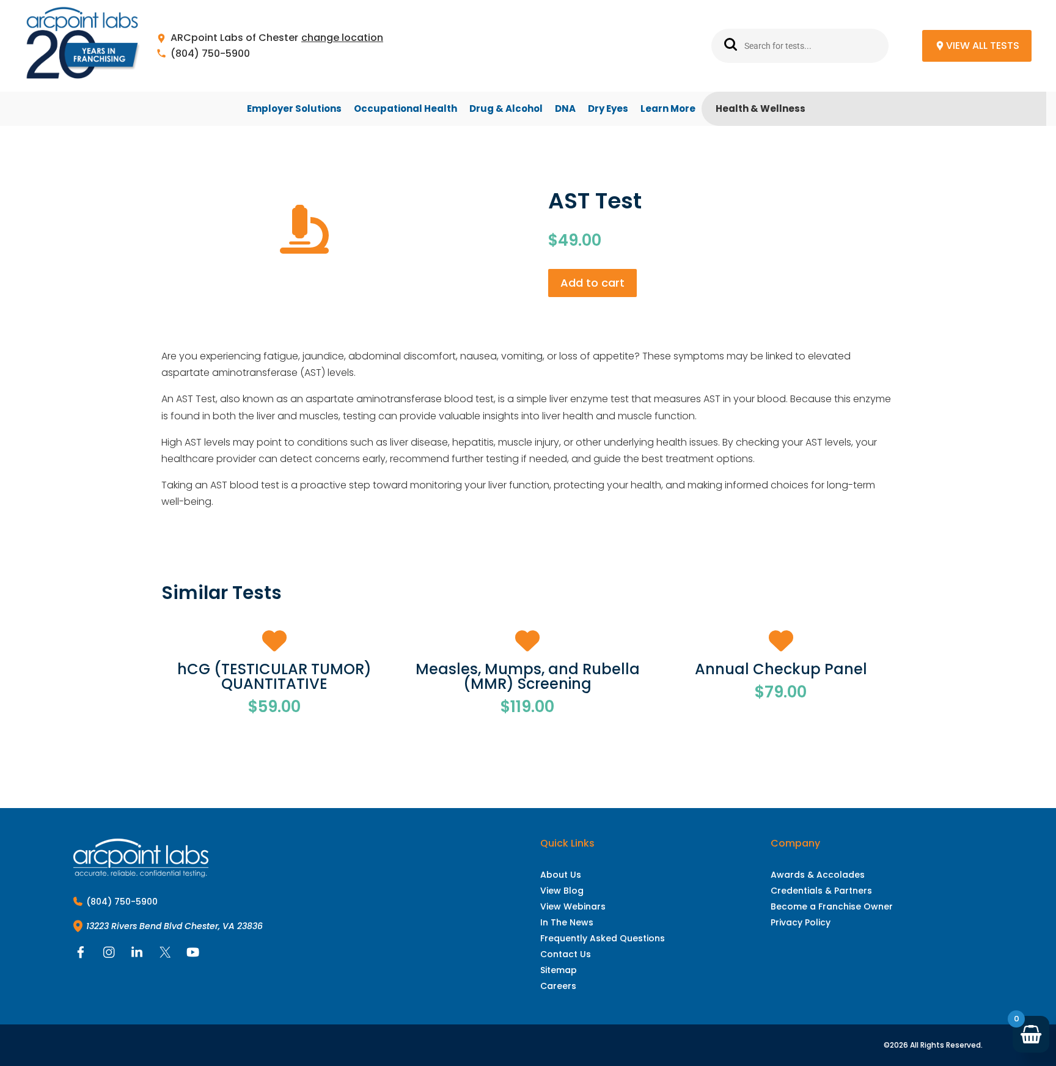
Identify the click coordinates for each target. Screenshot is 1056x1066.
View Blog (562, 890)
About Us (560, 875)
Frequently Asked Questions (602, 938)
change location (342, 38)
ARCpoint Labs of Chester (234, 38)
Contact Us (565, 954)
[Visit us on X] (165, 955)
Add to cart (592, 282)
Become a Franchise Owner (832, 906)
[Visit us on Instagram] (108, 955)
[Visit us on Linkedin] (137, 955)
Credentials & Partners (821, 890)
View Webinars (573, 906)
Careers (558, 986)
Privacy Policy (801, 922)
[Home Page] (82, 46)
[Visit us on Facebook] (80, 955)
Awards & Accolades (818, 875)
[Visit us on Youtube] (193, 955)
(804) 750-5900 (210, 54)
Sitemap (558, 970)
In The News (566, 922)
